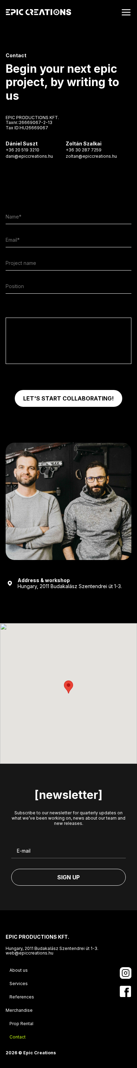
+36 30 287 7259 (84, 149)
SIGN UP (68, 877)
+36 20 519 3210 (22, 149)
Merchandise (19, 1010)
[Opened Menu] (126, 12)
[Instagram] (125, 973)
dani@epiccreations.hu (29, 156)
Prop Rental (21, 1023)
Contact (17, 1037)
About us (18, 970)
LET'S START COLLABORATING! (68, 398)
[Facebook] (125, 991)
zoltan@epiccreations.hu (91, 156)
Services (18, 983)
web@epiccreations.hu (29, 953)
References (21, 996)
